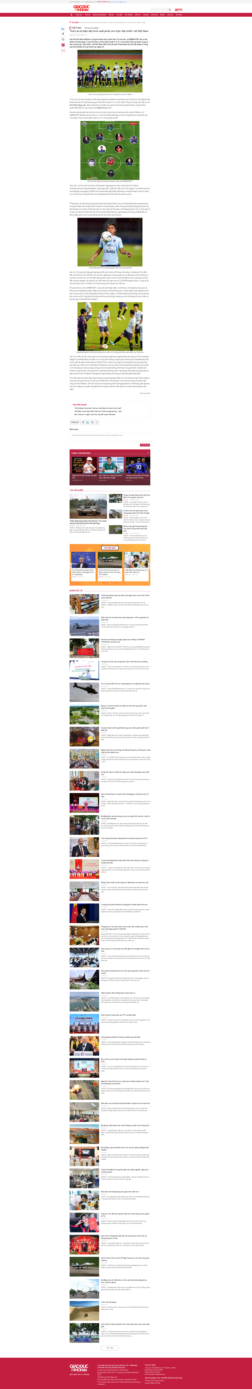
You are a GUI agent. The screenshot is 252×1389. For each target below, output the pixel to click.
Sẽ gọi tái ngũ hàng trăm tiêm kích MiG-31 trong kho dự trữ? (136, 496)
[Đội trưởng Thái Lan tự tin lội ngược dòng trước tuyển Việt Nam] (111, 465)
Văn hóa (170, 15)
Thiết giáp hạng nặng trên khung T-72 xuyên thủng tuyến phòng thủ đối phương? (88, 522)
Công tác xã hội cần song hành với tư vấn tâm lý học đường (124, 662)
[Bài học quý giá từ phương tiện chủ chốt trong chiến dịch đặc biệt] (115, 529)
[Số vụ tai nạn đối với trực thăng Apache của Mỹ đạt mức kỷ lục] (84, 692)
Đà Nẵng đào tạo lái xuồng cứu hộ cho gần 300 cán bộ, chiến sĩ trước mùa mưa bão (125, 817)
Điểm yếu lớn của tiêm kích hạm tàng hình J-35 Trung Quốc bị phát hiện (125, 619)
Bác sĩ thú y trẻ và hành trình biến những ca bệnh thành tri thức (124, 1060)
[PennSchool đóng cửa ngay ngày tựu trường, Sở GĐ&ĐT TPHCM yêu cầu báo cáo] (84, 648)
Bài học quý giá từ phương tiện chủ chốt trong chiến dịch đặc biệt (135, 528)
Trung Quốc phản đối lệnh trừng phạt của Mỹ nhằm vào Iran (124, 905)
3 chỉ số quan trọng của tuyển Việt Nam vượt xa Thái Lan (137, 477)
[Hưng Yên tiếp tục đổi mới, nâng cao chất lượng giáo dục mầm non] (84, 781)
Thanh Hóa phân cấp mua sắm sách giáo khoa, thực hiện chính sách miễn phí (125, 596)
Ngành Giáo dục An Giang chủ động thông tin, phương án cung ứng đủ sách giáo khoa (125, 751)
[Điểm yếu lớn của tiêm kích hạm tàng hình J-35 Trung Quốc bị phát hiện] (84, 626)
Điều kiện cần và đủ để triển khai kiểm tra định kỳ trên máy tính (125, 1103)
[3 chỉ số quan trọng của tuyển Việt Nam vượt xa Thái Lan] (138, 465)
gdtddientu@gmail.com (120, 2)
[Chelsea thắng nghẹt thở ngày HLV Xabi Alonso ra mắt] (84, 465)
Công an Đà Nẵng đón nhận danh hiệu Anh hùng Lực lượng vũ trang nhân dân (124, 862)
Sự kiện (75, 22)
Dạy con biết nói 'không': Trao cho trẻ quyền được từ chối (136, 571)
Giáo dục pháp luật (99, 15)
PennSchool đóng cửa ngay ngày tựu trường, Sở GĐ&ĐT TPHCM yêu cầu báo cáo (123, 641)
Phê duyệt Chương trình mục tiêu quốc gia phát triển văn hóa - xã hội (125, 972)
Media (162, 15)
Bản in (63, 38)
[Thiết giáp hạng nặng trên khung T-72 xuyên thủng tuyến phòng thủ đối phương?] (88, 506)
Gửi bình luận (145, 445)
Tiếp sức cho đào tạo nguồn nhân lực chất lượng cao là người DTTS (125, 1215)
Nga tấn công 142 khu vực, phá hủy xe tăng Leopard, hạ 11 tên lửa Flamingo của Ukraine (125, 1082)
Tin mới (63, 50)
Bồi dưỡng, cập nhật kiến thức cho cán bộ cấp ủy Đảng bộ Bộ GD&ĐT (125, 1149)
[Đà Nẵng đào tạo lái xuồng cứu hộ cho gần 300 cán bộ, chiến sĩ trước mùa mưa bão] (84, 825)
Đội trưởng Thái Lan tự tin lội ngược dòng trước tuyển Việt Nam (110, 478)
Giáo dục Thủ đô (178, 9)
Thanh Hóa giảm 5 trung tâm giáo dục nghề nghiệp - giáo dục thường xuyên (124, 1171)
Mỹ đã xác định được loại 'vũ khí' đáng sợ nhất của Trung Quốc (125, 1126)
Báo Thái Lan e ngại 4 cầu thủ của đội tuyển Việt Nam (94, 415)
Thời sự (87, 15)
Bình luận (63, 44)
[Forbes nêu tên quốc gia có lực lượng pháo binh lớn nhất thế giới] (115, 514)
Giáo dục (79, 15)
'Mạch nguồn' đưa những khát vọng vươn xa (118, 993)
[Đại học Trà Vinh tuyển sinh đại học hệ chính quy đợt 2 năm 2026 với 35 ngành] (84, 714)
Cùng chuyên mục (81, 453)
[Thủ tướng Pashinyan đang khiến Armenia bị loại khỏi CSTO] (84, 847)
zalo (63, 28)
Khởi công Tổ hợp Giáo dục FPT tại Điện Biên (118, 1015)
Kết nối (111, 15)
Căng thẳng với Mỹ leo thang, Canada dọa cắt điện (120, 1037)
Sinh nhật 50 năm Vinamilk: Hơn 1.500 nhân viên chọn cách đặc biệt (125, 1325)
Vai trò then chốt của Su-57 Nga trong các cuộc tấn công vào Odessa (125, 1259)
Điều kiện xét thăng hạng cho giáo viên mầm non (83, 571)
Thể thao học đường (91, 28)
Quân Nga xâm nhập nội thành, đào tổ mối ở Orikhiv (121, 1368)
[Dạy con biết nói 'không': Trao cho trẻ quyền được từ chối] (136, 560)
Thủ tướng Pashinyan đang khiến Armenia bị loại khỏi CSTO (124, 838)
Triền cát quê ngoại (108, 1302)
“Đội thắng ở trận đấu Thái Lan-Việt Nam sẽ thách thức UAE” (98, 408)
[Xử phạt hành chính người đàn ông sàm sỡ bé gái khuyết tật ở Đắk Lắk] (84, 736)
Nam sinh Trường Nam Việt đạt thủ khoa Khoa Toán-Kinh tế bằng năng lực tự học (124, 1237)
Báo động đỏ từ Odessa (107, 570)
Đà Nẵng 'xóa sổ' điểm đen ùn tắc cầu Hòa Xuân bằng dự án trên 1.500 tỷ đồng (124, 1281)
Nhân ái (137, 15)
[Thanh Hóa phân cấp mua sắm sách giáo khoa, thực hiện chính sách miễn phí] (84, 604)
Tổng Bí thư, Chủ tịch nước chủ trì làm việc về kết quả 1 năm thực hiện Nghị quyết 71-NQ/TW (124, 928)
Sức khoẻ (154, 15)
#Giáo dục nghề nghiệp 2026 (117, 22)
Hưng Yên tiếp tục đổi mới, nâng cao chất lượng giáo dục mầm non (125, 773)
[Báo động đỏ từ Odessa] (110, 560)
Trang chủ (72, 15)
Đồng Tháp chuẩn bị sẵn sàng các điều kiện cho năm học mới (124, 883)
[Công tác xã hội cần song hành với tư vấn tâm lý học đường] (84, 670)
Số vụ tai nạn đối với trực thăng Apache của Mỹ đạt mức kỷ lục (125, 684)
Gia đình (127, 574)
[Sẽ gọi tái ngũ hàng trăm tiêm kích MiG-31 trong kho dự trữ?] (115, 498)
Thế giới (146, 15)
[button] (141, 452)
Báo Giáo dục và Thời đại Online (81, 8)
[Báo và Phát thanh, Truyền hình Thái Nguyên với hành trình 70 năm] (84, 803)
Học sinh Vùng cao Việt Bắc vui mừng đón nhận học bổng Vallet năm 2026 (125, 1347)
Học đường (128, 15)
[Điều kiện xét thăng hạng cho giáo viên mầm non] (83, 560)
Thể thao (179, 15)
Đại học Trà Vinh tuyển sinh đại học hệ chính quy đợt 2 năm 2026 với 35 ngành (124, 707)
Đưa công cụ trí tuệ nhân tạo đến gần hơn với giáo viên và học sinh (125, 950)
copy (97, 422)
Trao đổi (119, 15)
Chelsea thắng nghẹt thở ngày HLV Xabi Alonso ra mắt (83, 477)
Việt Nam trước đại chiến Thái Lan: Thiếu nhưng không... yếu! (98, 411)
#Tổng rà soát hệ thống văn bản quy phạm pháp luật (93, 22)
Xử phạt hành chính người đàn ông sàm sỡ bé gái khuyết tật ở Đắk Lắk (125, 729)
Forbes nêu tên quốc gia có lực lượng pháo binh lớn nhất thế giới (136, 512)
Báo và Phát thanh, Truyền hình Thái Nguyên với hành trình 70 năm (125, 795)
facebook (63, 33)
